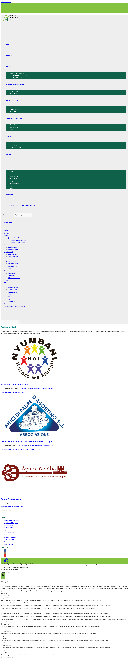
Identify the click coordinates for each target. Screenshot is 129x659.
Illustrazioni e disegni (10, 245)
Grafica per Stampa (22, 388)
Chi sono (6, 233)
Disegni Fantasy (12, 247)
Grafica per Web (33, 388)
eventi (9, 285)
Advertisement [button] (5, 643)
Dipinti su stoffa (8, 252)
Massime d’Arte (12, 289)
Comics (6, 271)
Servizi (6, 280)
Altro (5, 282)
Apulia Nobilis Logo (11, 499)
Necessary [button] (4, 593)
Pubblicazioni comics (14, 278)
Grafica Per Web (12, 266)
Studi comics (11, 275)
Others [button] (3, 650)
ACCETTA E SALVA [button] (7, 657)
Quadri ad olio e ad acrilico (15, 238)
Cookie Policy (12, 301)
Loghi (9, 268)
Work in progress (13, 287)
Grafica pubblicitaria (10, 261)
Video (9, 294)
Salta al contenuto (6, 2)
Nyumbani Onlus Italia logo (14, 384)
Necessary (6, 595)
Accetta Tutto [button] (14, 569)
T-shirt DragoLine (13, 256)
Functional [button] (4, 621)
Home (6, 230)
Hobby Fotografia (13, 296)
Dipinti (6, 235)
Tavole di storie (12, 273)
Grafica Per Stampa (13, 263)
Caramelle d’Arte (12, 292)
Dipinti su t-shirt (12, 254)
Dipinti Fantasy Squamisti (18, 240)
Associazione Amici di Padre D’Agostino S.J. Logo (26, 441)
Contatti (6, 304)
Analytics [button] (3, 636)
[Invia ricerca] (20, 322)
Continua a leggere (14, 392)
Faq (9, 299)
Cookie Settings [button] (5, 569)
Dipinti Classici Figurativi (18, 242)
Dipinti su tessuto (13, 259)
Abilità (6, 560)
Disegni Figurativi (13, 249)
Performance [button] (4, 629)
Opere (6, 559)
